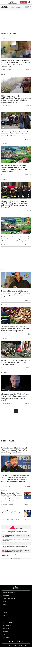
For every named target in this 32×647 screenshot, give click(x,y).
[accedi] (29, 2)
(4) (30, 105)
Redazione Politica (7, 504)
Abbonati (23, 2)
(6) (30, 210)
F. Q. (3, 139)
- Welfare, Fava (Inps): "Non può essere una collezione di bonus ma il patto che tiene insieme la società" (15, 551)
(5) (30, 139)
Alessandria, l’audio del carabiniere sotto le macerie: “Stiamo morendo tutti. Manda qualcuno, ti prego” (15, 362)
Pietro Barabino (6, 105)
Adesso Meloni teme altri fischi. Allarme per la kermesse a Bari (11, 512)
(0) (30, 244)
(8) (30, 69)
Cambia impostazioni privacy (10, 598)
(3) (30, 504)
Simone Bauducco (6, 69)
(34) (30, 519)
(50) (30, 486)
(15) (30, 334)
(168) (30, 174)
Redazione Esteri (6, 486)
